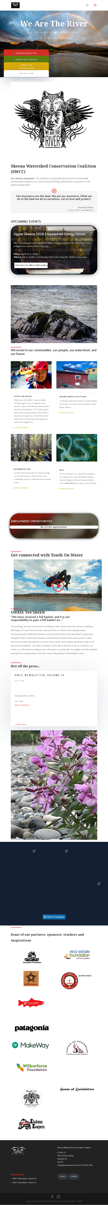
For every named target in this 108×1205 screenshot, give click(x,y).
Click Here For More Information (31, 265)
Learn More (21, 427)
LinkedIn (74, 1176)
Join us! (44, 246)
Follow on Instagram (55, 917)
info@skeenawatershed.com (68, 1165)
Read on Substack (22, 705)
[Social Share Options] (8, 877)
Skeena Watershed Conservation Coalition (74, 1148)
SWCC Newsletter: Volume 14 (39, 675)
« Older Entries (20, 725)
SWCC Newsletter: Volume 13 (24, 1183)
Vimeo (62, 1176)
